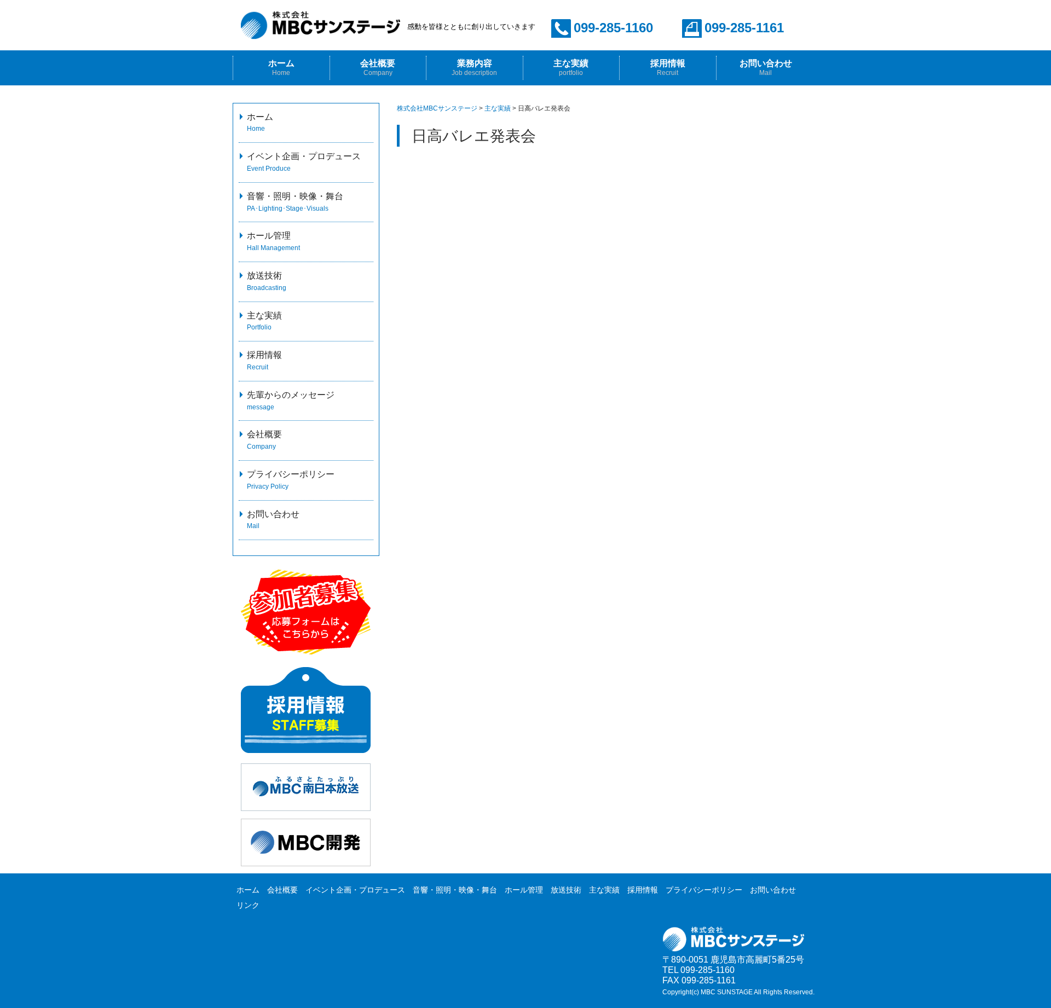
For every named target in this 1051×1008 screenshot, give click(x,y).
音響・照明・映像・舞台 (455, 889)
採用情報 (642, 889)
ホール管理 (524, 889)
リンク (247, 905)
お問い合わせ (766, 68)
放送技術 (566, 889)
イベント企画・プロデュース (355, 889)
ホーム (281, 68)
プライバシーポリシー (704, 889)
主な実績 (570, 68)
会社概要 (377, 68)
